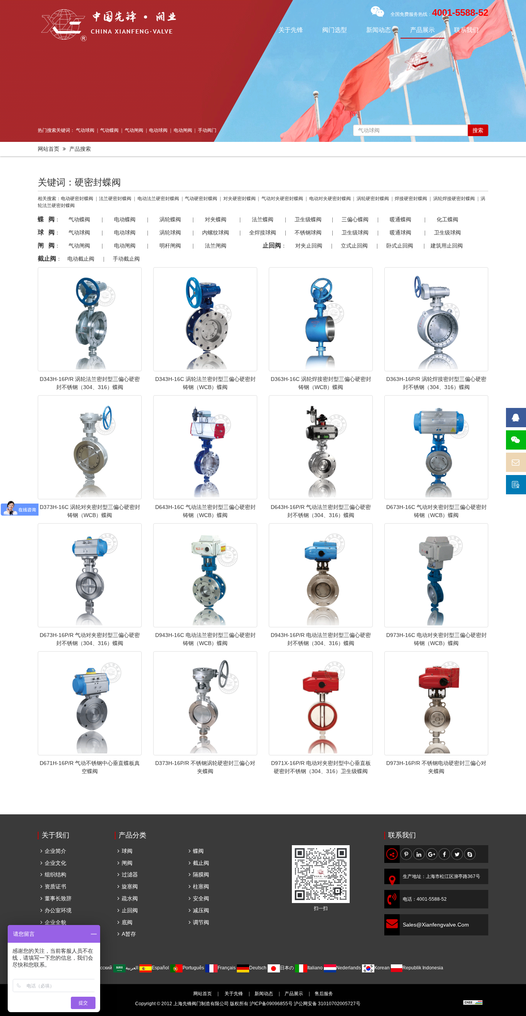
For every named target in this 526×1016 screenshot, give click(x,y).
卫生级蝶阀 (308, 219)
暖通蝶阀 (400, 219)
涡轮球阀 (170, 232)
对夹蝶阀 (215, 219)
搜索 (477, 130)
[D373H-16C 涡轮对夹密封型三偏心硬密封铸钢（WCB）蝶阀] (90, 447)
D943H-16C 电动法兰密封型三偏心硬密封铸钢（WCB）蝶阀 (205, 639)
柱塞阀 (201, 886)
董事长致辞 (58, 898)
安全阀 (201, 898)
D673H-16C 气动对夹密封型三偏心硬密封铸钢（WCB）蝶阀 (436, 511)
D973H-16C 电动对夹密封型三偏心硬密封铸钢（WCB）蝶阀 (436, 639)
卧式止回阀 (399, 246)
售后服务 (324, 993)
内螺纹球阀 (215, 232)
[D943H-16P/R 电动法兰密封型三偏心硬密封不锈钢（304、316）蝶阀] (321, 575)
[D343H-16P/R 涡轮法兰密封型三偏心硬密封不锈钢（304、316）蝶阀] (90, 319)
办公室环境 (58, 910)
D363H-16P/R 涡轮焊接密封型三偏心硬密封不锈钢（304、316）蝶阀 (436, 383)
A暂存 (129, 934)
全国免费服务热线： (439, 14)
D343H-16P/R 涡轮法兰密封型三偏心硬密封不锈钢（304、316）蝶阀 (90, 383)
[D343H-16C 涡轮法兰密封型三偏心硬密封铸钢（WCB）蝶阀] (205, 319)
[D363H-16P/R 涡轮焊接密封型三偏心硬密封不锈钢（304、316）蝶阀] (436, 319)
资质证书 (55, 886)
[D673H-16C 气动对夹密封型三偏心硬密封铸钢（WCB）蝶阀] (436, 447)
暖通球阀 (400, 232)
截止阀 (201, 863)
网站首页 (48, 149)
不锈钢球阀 (308, 232)
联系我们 (466, 30)
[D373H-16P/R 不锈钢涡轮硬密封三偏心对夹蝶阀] (205, 703)
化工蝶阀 (447, 219)
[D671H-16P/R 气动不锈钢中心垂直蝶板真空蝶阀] (90, 703)
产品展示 (422, 30)
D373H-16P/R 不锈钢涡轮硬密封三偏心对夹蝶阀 (205, 767)
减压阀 (201, 910)
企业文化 (55, 863)
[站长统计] (472, 1003)
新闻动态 (378, 30)
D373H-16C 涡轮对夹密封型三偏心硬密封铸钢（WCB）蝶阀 (90, 511)
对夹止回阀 (308, 246)
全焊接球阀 (262, 232)
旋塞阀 (130, 886)
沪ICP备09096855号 (271, 1003)
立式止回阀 (354, 246)
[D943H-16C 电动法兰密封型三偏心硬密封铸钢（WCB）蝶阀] (205, 575)
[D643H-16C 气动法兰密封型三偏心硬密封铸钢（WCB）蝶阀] (205, 447)
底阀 (127, 922)
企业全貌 (55, 922)
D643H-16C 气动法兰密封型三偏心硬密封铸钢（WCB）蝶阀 (205, 511)
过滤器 (130, 874)
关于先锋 (290, 30)
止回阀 (130, 910)
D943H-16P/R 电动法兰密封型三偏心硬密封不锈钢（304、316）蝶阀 (321, 639)
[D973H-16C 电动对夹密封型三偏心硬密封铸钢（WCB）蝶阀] (436, 575)
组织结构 (55, 874)
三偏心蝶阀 (355, 219)
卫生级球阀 (355, 232)
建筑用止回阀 (447, 246)
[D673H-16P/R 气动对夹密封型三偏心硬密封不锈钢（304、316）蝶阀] (90, 575)
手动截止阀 (126, 259)
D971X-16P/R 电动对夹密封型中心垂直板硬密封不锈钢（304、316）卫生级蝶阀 (321, 767)
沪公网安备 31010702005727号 (327, 1003)
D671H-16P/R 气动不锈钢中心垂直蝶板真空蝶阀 (90, 767)
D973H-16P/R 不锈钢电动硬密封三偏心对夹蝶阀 (436, 767)
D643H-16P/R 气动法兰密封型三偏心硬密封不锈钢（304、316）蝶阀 (321, 511)
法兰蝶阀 (262, 219)
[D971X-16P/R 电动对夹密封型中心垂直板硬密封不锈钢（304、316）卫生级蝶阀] (321, 703)
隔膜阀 (201, 874)
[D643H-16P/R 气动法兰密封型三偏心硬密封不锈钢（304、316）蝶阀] (321, 447)
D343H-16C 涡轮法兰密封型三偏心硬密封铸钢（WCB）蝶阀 (205, 383)
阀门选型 (334, 30)
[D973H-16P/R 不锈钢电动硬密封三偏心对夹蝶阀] (436, 703)
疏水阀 (130, 898)
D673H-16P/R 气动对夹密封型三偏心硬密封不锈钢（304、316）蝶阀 (90, 639)
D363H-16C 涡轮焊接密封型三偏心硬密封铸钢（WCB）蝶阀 (321, 383)
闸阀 (127, 863)
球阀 (127, 851)
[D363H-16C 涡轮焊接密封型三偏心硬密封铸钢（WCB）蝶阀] (321, 319)
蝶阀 (198, 851)
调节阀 (201, 922)
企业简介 (55, 851)
